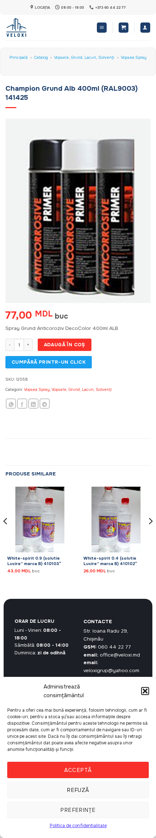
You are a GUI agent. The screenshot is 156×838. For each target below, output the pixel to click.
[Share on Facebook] (22, 403)
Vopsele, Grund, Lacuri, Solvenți (84, 57)
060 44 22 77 (114, 647)
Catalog (41, 57)
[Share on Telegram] (45, 403)
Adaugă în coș (64, 345)
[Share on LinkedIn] (33, 403)
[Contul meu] (145, 28)
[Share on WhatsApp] (11, 403)
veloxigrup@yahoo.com (111, 670)
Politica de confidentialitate (78, 826)
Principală (18, 57)
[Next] (150, 535)
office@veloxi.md (120, 655)
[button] (145, 691)
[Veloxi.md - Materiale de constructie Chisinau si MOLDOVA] (29, 27)
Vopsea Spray (134, 57)
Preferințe (78, 810)
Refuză (78, 790)
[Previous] (5, 535)
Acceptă (77, 770)
